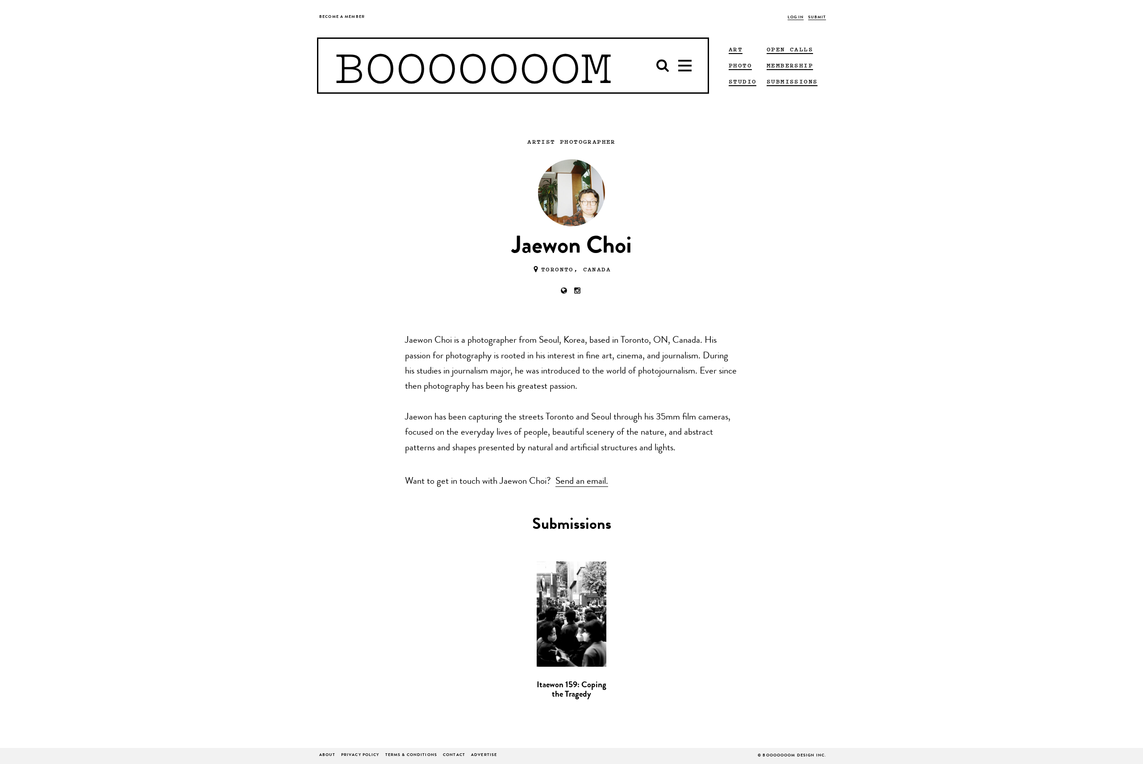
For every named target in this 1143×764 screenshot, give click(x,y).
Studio (742, 81)
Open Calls (790, 49)
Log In (796, 18)
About (327, 755)
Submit (817, 18)
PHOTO (740, 65)
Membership (790, 65)
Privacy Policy (360, 755)
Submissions (792, 81)
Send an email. (581, 482)
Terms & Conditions (411, 755)
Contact (454, 755)
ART (736, 49)
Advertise (484, 755)
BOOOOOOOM (473, 66)
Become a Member (342, 17)
